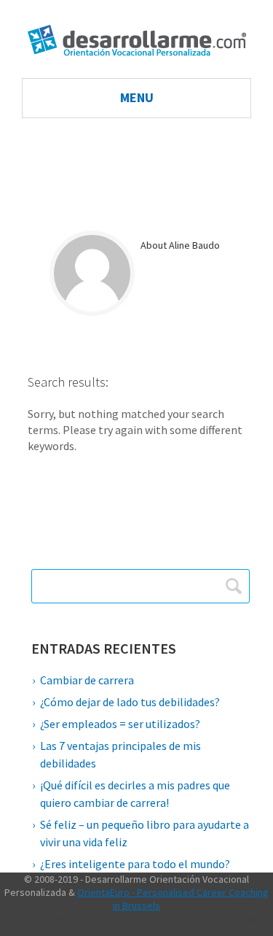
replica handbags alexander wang (197, 918)
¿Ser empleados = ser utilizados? (120, 723)
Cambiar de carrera (87, 680)
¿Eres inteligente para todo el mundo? (135, 863)
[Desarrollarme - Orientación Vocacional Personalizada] (137, 33)
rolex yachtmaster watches (63, 918)
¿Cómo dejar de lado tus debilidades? (130, 702)
